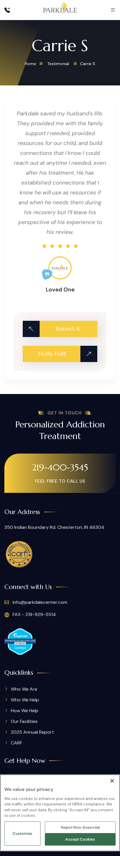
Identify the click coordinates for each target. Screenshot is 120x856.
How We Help (24, 711)
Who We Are (24, 689)
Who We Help (25, 700)
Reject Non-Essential (80, 827)
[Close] (112, 780)
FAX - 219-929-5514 (33, 614)
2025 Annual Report (32, 732)
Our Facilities (24, 721)
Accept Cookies (80, 839)
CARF (16, 743)
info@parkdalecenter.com (39, 602)
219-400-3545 (60, 467)
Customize (22, 833)
